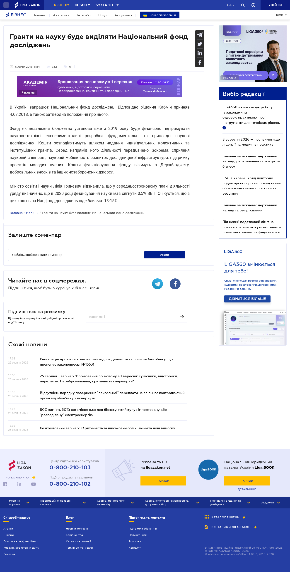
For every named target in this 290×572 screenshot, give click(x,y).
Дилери (8, 535)
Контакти (135, 547)
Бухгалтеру (107, 5)
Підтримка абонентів (143, 528)
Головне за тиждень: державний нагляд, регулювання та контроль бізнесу (251, 161)
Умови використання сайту (21, 547)
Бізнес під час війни (162, 15)
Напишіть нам (138, 535)
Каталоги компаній (78, 541)
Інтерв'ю (83, 15)
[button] (6, 5)
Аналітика (61, 15)
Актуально (123, 15)
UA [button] (229, 5)
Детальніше (247, 489)
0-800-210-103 (70, 467)
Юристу (82, 5)
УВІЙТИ (164, 254)
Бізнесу (61, 5)
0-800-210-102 (70, 484)
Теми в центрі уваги (79, 547)
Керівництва (74, 535)
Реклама (9, 554)
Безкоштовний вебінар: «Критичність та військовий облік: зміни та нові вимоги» (107, 428)
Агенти (8, 528)
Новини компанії (77, 528)
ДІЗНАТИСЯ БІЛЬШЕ (247, 299)
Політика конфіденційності (21, 541)
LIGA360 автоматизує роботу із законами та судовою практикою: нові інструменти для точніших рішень (251, 117)
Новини (39, 15)
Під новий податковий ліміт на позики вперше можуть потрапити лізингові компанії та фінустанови (251, 227)
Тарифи (163, 481)
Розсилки (135, 541)
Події (102, 15)
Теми (279, 15)
